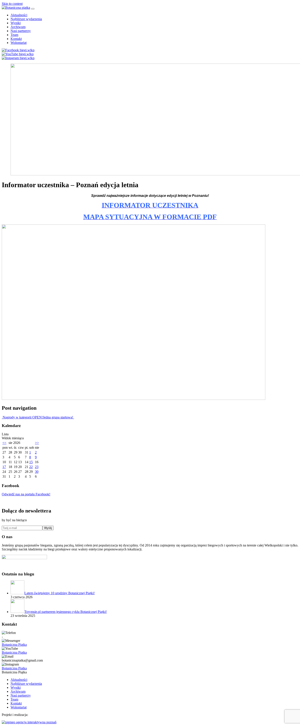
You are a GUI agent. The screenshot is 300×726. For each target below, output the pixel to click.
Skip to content (12, 3)
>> (37, 443)
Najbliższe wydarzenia (26, 19)
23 (36, 467)
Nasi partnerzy (21, 31)
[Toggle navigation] (32, 8)
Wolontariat (19, 42)
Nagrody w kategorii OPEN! (22, 417)
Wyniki (16, 23)
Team (14, 35)
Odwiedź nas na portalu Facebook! (26, 494)
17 (4, 467)
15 (31, 462)
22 (31, 467)
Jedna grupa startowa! (58, 417)
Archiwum (18, 27)
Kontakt (16, 39)
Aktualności (19, 15)
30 (36, 471)
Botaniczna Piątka (14, 644)
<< (4, 443)
